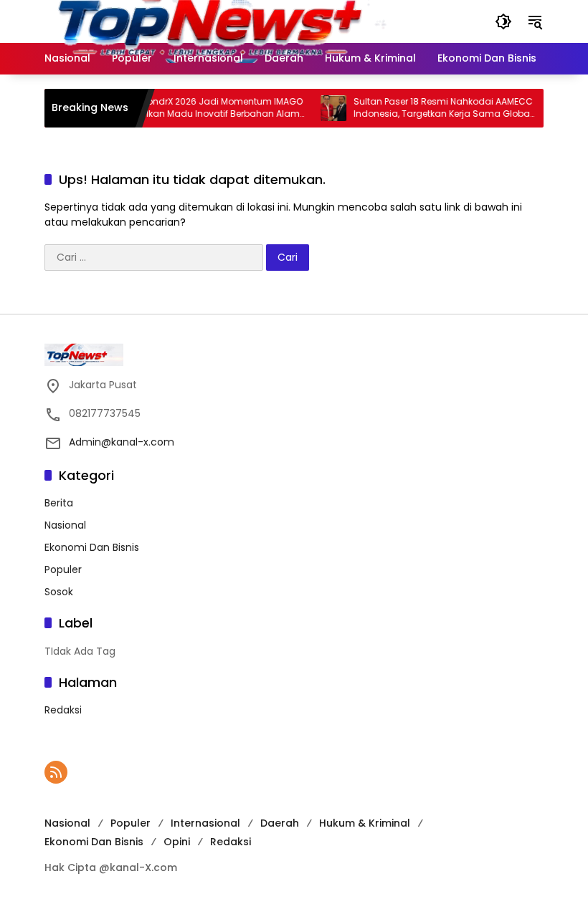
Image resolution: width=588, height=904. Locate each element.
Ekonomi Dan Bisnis (91, 547)
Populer (63, 569)
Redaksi (63, 710)
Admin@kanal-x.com (121, 442)
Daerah (279, 823)
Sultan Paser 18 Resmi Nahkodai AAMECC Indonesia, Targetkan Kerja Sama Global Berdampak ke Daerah (434, 108)
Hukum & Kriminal (364, 823)
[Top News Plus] (244, 21)
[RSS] (55, 772)
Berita (58, 503)
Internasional (205, 823)
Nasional (65, 525)
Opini (176, 842)
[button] (503, 21)
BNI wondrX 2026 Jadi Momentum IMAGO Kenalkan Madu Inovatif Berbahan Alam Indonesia (204, 108)
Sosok (58, 592)
